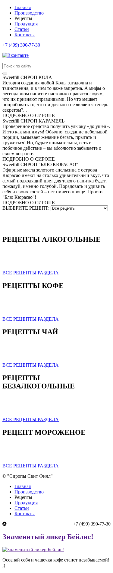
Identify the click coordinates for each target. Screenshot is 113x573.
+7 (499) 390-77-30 (21, 44)
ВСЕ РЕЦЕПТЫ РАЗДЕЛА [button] (30, 272)
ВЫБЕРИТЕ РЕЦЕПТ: (25, 208)
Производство (29, 12)
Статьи (21, 29)
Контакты (24, 34)
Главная (22, 7)
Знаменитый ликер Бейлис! (47, 537)
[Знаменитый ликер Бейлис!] (33, 549)
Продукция (26, 23)
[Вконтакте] (15, 55)
